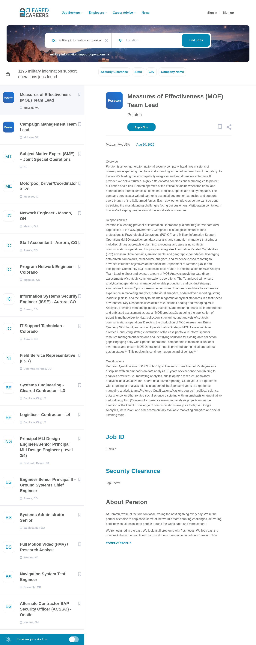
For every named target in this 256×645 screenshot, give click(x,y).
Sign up (228, 12)
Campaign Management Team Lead (48, 127)
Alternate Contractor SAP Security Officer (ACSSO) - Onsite (45, 609)
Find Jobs (196, 40)
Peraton (134, 114)
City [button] (151, 71)
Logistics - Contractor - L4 (45, 414)
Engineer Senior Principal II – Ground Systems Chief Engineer (48, 485)
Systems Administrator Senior (42, 517)
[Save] (79, 94)
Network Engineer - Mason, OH (46, 216)
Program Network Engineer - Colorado (47, 269)
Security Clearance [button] (114, 71)
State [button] (138, 71)
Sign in (212, 12)
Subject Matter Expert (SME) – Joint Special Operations (47, 156)
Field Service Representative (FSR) (47, 358)
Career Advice (123, 12)
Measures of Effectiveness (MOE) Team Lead (45, 97)
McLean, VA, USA (118, 144)
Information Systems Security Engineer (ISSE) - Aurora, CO (48, 299)
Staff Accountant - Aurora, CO (48, 242)
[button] (228, 127)
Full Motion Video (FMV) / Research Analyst (44, 547)
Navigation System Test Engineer (42, 577)
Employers (96, 12)
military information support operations (78, 54)
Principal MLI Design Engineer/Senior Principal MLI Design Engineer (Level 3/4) (46, 447)
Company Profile (118, 543)
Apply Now (141, 127)
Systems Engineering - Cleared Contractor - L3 (42, 388)
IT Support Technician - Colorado (42, 328)
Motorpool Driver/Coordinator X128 (48, 186)
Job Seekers (71, 12)
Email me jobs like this (32, 639)
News (146, 12)
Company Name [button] (172, 71)
